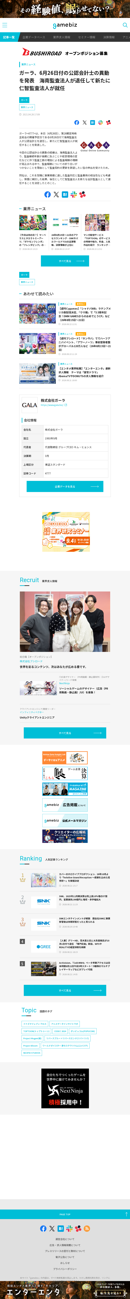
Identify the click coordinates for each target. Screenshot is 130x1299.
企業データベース (34, 37)
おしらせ (65, 1263)
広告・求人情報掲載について (65, 1245)
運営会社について (65, 1239)
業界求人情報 (61, 37)
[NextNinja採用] (65, 1088)
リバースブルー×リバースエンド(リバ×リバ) (67, 1038)
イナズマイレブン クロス (34, 1023)
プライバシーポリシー (65, 1269)
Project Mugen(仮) (32, 1038)
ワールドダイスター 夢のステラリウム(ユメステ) (65, 1045)
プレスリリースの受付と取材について (65, 1251)
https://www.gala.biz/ (52, 405)
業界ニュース (28, 64)
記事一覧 (9, 37)
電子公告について (65, 1257)
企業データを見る (65, 486)
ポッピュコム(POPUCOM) (83, 1031)
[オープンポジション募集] (65, 52)
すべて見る (65, 261)
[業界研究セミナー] (66, 532)
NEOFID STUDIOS (31, 1052)
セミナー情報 (86, 37)
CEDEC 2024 (60, 1031)
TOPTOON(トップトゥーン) (36, 1031)
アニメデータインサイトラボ (64, 1023)
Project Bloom (30, 1045)
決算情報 (109, 37)
